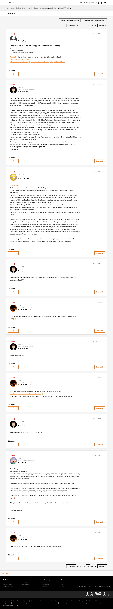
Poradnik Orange (97, 601)
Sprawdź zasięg (25, 584)
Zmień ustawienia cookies (46, 601)
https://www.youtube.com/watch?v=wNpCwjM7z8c (25, 394)
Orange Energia (6, 603)
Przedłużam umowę (7, 584)
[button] (104, 33)
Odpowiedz (99, 74)
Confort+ (88, 601)
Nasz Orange (10, 8)
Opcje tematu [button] (12, 13)
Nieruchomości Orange (81, 603)
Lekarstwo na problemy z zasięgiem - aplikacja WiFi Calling (35, 46)
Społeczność (20, 8)
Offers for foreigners (94, 603)
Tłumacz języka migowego (77, 601)
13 (92, 25)
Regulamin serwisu (29, 603)
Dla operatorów (45, 582)
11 (84, 25)
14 (95, 25)
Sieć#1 (13, 601)
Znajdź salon (25, 582)
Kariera (62, 586)
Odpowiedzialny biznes (22, 601)
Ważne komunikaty (17, 603)
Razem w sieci (34, 601)
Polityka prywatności (52, 603)
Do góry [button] (5, 573)
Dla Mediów (44, 586)
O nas (62, 582)
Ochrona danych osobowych (67, 603)
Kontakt (62, 584)
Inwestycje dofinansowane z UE (10, 605)
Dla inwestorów (45, 584)
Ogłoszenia (29, 8)
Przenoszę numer (7, 582)
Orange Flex (6, 601)
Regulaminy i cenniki (8, 586)
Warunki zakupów (40, 603)
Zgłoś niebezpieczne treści (61, 601)
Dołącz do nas (84, 2)
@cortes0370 (14, 57)
